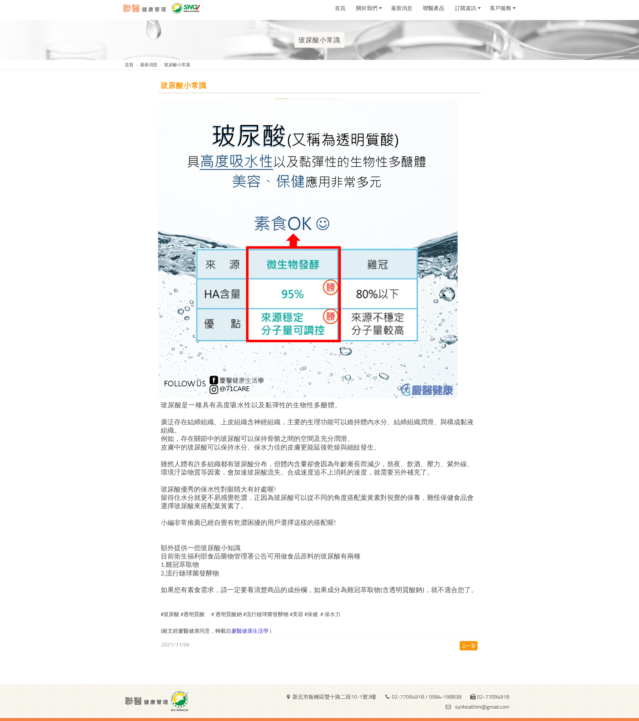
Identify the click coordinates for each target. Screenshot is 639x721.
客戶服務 (500, 8)
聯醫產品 (433, 8)
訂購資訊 (465, 8)
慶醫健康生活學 (250, 631)
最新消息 (401, 8)
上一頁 (469, 645)
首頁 (340, 8)
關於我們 (366, 8)
